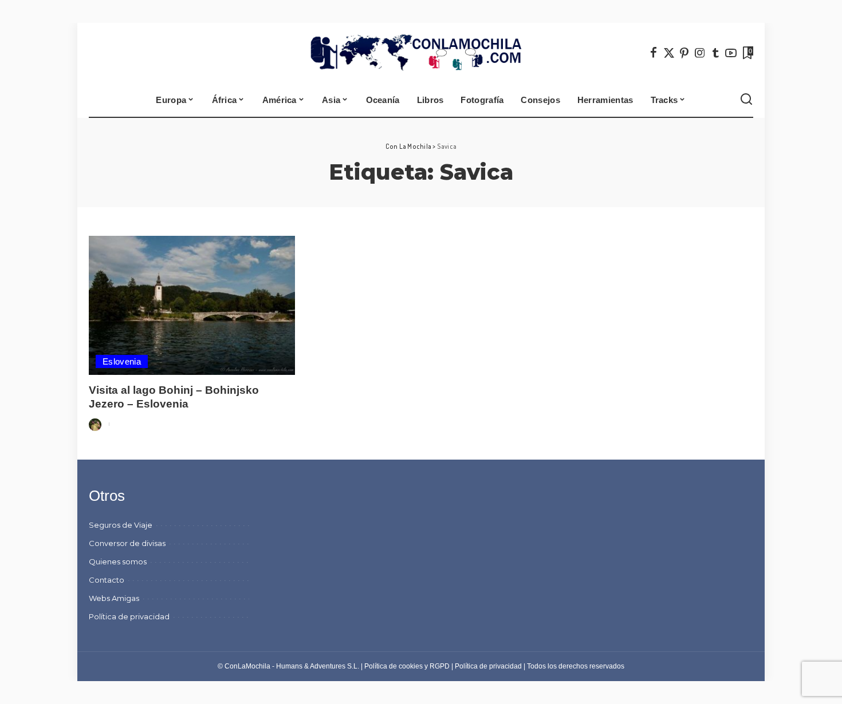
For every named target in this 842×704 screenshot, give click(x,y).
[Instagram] (700, 52)
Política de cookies (393, 666)
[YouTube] (731, 52)
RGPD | (442, 666)
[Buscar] (746, 99)
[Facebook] (653, 52)
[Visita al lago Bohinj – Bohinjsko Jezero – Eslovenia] (192, 305)
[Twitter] (669, 52)
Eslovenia (122, 361)
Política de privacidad (488, 666)
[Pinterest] (684, 52)
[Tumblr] (715, 52)
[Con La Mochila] (421, 52)
